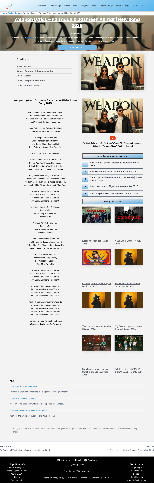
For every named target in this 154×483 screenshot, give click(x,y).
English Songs (106, 5)
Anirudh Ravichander (136, 480)
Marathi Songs (122, 5)
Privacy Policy (57, 477)
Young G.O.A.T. (17, 474)
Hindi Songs (55, 5)
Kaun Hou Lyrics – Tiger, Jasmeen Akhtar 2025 (114, 186)
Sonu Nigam (136, 471)
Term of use (72, 477)
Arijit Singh (137, 467)
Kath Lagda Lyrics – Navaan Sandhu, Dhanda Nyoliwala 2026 (95, 372)
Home (46, 477)
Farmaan (30, 38)
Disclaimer (84, 477)
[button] (149, 5)
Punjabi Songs (70, 5)
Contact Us (138, 5)
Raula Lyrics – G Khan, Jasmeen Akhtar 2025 (113, 171)
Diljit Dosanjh (137, 477)
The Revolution (17, 480)
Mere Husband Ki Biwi (17, 471)
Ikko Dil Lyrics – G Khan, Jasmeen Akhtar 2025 (114, 193)
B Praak (136, 474)
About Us (108, 477)
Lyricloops (41, 5)
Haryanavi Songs (88, 5)
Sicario (17, 477)
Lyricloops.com (77, 464)
